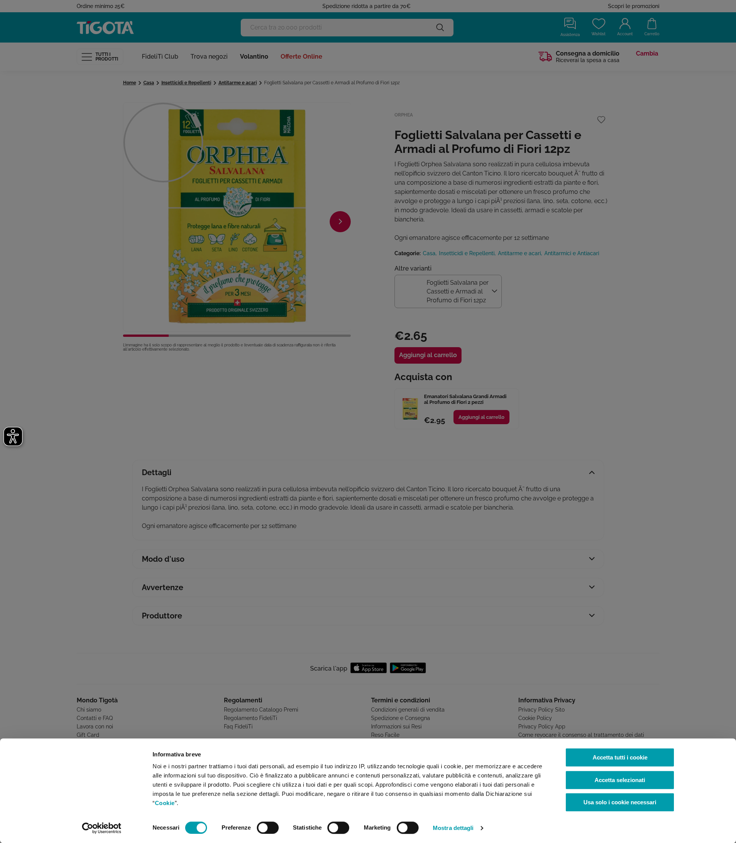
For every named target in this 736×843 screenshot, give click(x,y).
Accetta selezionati (620, 780)
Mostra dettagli (453, 828)
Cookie (165, 803)
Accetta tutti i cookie (620, 757)
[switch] (268, 828)
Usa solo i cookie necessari (619, 802)
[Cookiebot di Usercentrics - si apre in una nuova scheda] (101, 828)
